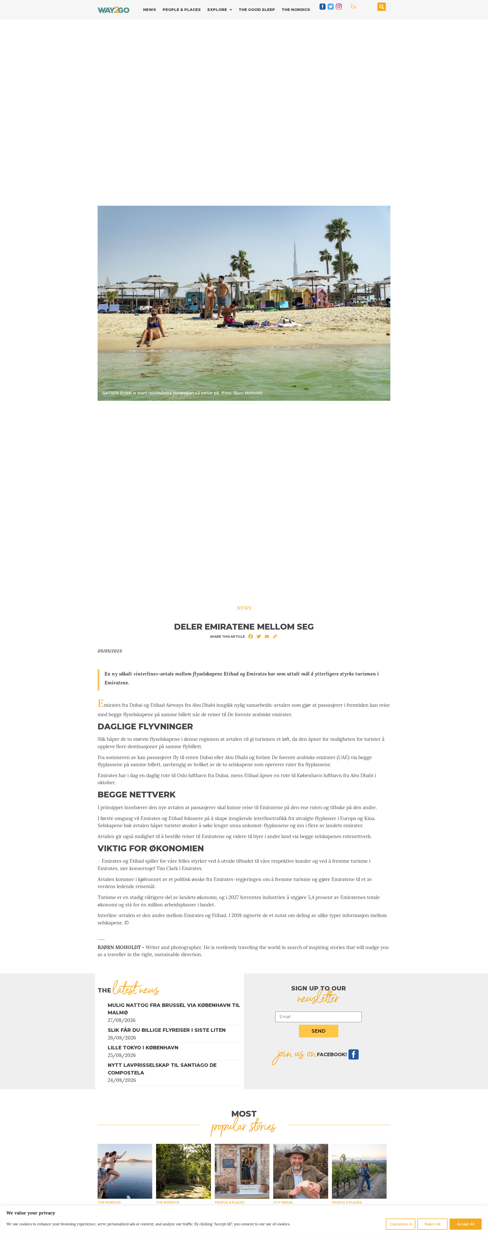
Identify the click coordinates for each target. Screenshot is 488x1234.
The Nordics (296, 9)
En (353, 7)
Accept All (465, 1224)
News (149, 9)
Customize (399, 1224)
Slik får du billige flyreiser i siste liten (167, 1030)
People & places (230, 1202)
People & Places (182, 9)
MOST (244, 1114)
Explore (217, 9)
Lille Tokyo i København (143, 1048)
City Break (283, 1202)
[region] (244, 1219)
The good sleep (257, 9)
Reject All (432, 1224)
